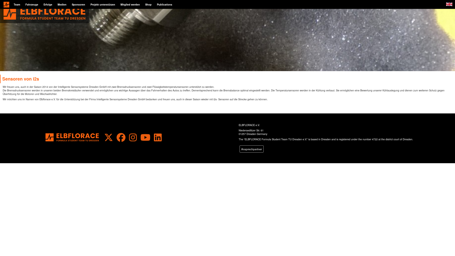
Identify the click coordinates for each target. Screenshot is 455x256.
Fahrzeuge (31, 4)
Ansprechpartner (251, 149)
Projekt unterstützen (102, 4)
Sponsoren (78, 4)
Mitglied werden (130, 4)
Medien (62, 4)
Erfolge (48, 4)
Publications (164, 4)
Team (17, 4)
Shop (148, 4)
